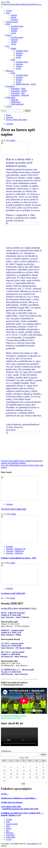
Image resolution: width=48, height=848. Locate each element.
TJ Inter (9, 11)
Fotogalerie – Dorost (19, 91)
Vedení (13, 17)
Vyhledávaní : (6, 751)
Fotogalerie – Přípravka (20, 95)
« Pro (23, 783)
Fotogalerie (10, 86)
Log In (8, 106)
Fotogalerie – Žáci (18, 93)
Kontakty (14, 20)
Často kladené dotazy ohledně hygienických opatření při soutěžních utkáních (21, 462)
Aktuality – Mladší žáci (15, 551)
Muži (8, 24)
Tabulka (14, 31)
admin (12, 140)
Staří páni (14, 100)
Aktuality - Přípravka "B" (16, 549)
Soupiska (14, 28)
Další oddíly (10, 97)
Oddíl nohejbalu (17, 104)
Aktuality (9, 124)
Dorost (8, 35)
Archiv (13, 33)
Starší (13, 60)
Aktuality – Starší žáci (14, 553)
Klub (8, 13)
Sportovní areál (12, 22)
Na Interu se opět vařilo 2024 (13, 593)
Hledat (43, 754)
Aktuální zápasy (17, 26)
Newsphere (31, 844)
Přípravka (9, 71)
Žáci (7, 46)
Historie (14, 15)
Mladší (13, 48)
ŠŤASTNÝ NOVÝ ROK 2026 (13, 509)
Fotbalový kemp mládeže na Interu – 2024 (18, 558)
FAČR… (4, 794)
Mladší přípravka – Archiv (26, 84)
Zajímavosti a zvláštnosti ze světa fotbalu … (19, 798)
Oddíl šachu (15, 102)
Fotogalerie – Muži (18, 88)
